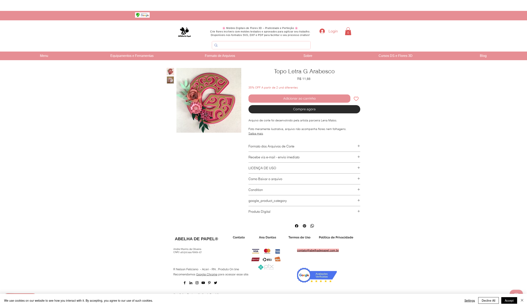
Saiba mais (255, 133)
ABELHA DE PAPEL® (196, 238)
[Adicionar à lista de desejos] (356, 98)
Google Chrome (206, 274)
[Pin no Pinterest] (304, 225)
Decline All (488, 300)
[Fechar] (522, 300)
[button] (348, 31)
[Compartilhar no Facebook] (296, 225)
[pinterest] (209, 283)
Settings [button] (469, 300)
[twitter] (215, 283)
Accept (509, 300)
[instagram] (197, 283)
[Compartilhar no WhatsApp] (312, 225)
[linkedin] (191, 283)
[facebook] (185, 283)
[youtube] (203, 283)
